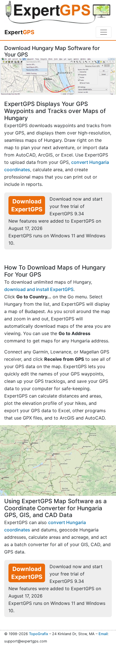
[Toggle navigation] (103, 32)
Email (103, 634)
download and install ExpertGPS (38, 289)
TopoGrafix (38, 634)
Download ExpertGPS (27, 205)
